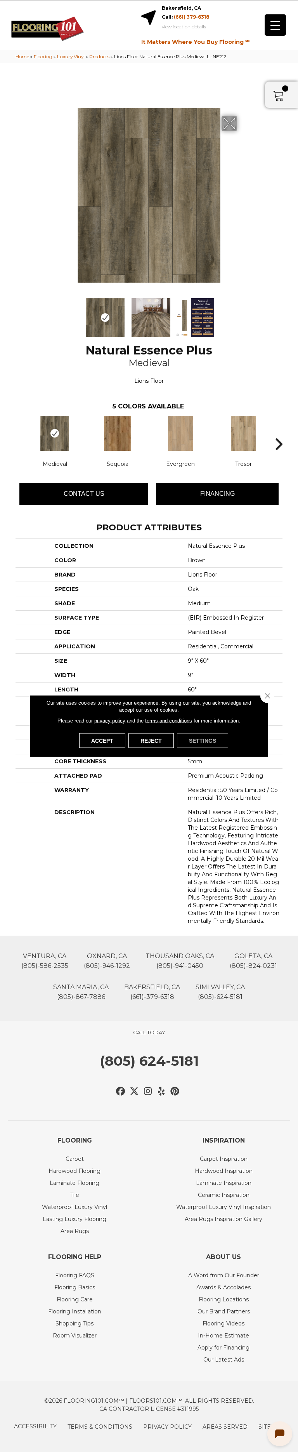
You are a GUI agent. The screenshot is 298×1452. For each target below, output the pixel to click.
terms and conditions (168, 721)
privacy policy (109, 721)
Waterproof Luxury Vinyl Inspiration (223, 1207)
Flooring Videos (223, 1323)
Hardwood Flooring (74, 1170)
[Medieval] (54, 433)
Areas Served (225, 1426)
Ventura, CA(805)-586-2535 (44, 960)
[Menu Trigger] (275, 25)
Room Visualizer (75, 1335)
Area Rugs (75, 1231)
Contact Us (84, 493)
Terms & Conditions (100, 1426)
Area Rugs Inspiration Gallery (223, 1219)
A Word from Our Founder (223, 1275)
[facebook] (120, 1091)
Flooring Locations (224, 1299)
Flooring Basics (74, 1287)
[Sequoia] (117, 433)
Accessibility (35, 1426)
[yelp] (161, 1091)
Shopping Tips (74, 1323)
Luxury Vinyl (71, 56)
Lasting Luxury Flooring (74, 1219)
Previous (56, 314)
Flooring (43, 56)
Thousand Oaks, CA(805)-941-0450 (180, 960)
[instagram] (148, 1091)
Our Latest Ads (223, 1359)
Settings (202, 741)
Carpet (75, 1158)
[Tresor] (243, 433)
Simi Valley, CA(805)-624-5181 (220, 991)
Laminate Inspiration (223, 1182)
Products (99, 56)
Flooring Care (75, 1299)
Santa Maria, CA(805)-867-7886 (81, 991)
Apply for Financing (223, 1347)
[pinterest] (175, 1091)
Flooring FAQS (74, 1275)
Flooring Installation (74, 1311)
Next (242, 314)
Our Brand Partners (224, 1311)
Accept (102, 741)
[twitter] (134, 1091)
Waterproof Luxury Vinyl (74, 1207)
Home (22, 56)
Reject (151, 741)
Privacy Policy (167, 1426)
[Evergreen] (180, 433)
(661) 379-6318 (192, 17)
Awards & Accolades (223, 1287)
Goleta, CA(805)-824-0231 (253, 960)
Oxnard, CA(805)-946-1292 (107, 960)
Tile (74, 1194)
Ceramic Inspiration (223, 1194)
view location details (184, 27)
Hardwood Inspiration (224, 1170)
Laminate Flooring (74, 1182)
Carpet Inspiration (224, 1158)
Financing (217, 493)
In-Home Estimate (223, 1335)
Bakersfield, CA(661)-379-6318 (152, 991)
